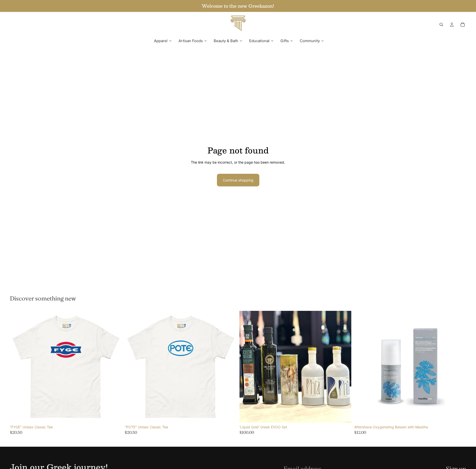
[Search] (441, 24)
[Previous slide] (17, 366)
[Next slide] (114, 366)
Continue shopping (238, 180)
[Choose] (114, 414)
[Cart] (462, 24)
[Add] (343, 414)
